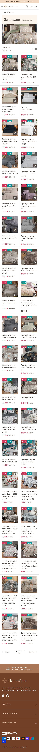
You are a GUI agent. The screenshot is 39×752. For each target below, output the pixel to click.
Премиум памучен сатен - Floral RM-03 (28, 428)
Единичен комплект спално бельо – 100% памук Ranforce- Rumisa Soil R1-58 (10, 530)
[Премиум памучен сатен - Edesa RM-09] (29, 324)
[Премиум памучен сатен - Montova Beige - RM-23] (10, 95)
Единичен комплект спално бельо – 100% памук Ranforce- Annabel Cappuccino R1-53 (29, 601)
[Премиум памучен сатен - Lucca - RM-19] (10, 160)
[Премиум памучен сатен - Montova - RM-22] (29, 95)
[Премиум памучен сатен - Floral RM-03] (29, 416)
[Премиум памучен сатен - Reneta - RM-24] (29, 63)
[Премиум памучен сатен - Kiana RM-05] (29, 386)
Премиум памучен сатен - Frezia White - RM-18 (29, 173)
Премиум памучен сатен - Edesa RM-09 (29, 336)
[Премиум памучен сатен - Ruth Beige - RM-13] (10, 257)
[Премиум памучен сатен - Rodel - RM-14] (29, 224)
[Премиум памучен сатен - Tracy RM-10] (10, 324)
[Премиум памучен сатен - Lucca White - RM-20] (29, 127)
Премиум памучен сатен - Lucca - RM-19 (10, 172)
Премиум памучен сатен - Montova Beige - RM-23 (8, 109)
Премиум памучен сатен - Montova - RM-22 (28, 109)
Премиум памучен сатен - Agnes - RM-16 (28, 206)
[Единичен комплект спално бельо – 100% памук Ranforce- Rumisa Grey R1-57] (29, 515)
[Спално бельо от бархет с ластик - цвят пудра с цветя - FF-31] (29, 289)
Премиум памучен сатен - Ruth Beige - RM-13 (9, 270)
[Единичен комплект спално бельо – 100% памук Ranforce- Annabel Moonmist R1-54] (10, 584)
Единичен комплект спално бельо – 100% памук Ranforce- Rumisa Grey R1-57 (29, 530)
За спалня (11, 12)
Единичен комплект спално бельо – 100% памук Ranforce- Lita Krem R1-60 (10, 495)
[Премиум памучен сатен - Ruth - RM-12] (29, 257)
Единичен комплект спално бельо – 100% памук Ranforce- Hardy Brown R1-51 (29, 636)
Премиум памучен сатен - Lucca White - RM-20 (28, 141)
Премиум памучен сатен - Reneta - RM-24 (28, 77)
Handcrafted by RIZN (21, 747)
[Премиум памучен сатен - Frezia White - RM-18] (29, 160)
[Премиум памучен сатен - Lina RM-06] (10, 386)
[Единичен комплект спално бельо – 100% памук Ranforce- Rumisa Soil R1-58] (10, 515)
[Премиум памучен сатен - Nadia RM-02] (10, 448)
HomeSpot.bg (10, 747)
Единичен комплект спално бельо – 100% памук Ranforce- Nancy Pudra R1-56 (10, 564)
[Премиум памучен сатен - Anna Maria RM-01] (29, 448)
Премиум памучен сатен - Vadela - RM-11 (9, 302)
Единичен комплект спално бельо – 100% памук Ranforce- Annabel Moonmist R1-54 (10, 601)
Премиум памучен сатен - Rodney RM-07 (28, 367)
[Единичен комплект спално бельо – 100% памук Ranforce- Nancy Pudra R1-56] (10, 549)
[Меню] (2, 6)
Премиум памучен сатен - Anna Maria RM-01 (28, 461)
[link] (8, 652)
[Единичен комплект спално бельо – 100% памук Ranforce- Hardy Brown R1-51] (29, 621)
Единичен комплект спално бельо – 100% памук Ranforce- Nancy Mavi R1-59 (29, 495)
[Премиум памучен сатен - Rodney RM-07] (29, 353)
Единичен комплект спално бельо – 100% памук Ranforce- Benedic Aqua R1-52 (10, 636)
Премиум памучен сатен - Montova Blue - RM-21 (9, 141)
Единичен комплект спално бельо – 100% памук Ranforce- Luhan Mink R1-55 (29, 565)
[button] (36, 6)
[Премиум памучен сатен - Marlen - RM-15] (10, 224)
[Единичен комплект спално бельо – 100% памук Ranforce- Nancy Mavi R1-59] (29, 480)
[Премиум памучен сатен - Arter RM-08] (10, 353)
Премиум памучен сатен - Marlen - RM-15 (9, 238)
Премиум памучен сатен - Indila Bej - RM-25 (8, 76)
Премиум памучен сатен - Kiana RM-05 (28, 398)
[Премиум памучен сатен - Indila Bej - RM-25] (10, 63)
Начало (4, 12)
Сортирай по (6, 48)
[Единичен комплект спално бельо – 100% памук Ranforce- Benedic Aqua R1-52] (10, 621)
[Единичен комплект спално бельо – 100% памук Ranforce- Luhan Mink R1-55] (29, 549)
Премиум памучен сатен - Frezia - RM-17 (9, 206)
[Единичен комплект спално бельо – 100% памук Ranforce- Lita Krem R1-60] (10, 480)
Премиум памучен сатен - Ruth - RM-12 (29, 269)
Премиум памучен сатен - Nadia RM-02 (9, 460)
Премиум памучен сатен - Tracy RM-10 (9, 336)
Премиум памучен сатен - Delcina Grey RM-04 (9, 429)
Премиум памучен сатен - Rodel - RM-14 (28, 238)
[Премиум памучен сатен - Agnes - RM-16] (29, 192)
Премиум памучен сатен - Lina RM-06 (9, 398)
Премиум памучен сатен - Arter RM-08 (9, 366)
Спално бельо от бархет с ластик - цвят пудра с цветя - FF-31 (28, 304)
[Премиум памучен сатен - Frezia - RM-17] (10, 192)
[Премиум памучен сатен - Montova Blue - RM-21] (10, 127)
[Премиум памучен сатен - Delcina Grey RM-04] (10, 416)
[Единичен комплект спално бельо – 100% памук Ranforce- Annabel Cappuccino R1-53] (29, 584)
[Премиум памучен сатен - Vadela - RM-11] (10, 289)
